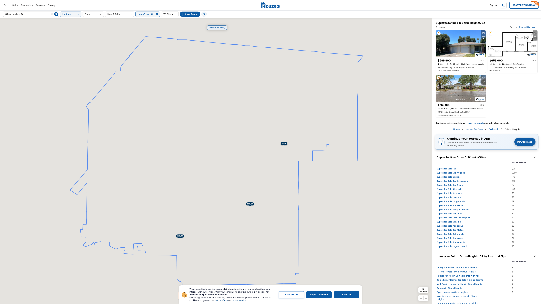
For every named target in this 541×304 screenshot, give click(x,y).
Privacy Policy (239, 300)
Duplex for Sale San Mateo (450, 230)
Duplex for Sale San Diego (450, 185)
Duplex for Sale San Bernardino (452, 181)
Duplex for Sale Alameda (449, 189)
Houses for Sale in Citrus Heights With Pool (458, 275)
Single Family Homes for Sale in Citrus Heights (460, 280)
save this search (476, 123)
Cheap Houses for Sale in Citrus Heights (457, 267)
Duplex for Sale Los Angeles (451, 172)
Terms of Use (221, 300)
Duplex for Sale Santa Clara (451, 205)
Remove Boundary (217, 27)
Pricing (51, 5)
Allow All (346, 294)
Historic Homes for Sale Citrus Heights (456, 271)
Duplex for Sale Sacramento (451, 242)
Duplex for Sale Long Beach (451, 201)
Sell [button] (14, 5)
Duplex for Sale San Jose (449, 213)
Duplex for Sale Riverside (449, 193)
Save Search (191, 14)
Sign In (493, 5)
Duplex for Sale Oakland (449, 197)
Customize (291, 294)
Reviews (40, 5)
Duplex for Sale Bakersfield (450, 234)
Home (456, 129)
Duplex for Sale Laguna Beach (452, 246)
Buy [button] (6, 5)
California (494, 129)
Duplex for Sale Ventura (449, 221)
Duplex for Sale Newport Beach (453, 209)
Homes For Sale (474, 129)
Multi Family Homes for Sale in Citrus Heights (459, 284)
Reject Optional (319, 294)
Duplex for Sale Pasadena (450, 225)
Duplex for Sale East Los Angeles (453, 217)
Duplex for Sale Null (446, 168)
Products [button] (26, 5)
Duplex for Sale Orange (449, 177)
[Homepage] (270, 5)
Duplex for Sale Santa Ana (450, 238)
